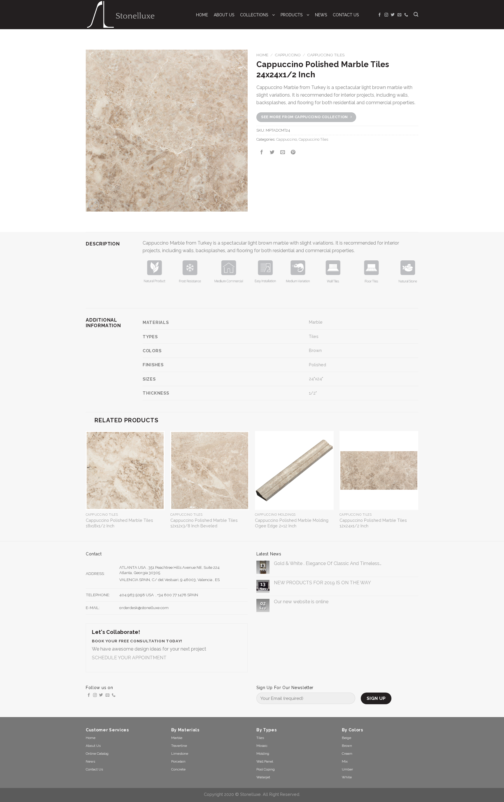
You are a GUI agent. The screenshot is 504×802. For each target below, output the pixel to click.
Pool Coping (265, 769)
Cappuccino (288, 55)
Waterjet (263, 777)
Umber (347, 769)
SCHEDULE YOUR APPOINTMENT (129, 657)
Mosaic (261, 746)
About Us (93, 746)
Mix (345, 761)
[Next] (418, 485)
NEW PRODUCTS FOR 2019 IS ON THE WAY (322, 582)
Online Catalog (97, 754)
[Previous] (86, 485)
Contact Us (94, 769)
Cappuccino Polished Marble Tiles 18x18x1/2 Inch (119, 523)
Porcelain (178, 761)
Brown (315, 350)
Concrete (178, 769)
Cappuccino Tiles (325, 55)
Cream (347, 754)
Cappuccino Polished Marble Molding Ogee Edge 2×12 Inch (291, 523)
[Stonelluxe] (135, 14)
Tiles (313, 336)
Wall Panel (264, 761)
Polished (317, 364)
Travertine (179, 746)
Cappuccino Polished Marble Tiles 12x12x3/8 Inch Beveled (204, 523)
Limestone (179, 754)
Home (262, 55)
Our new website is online (301, 601)
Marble (316, 322)
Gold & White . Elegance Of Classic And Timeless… (328, 563)
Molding (262, 754)
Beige (346, 738)
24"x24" (316, 378)
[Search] (416, 14)
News (90, 761)
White (347, 777)
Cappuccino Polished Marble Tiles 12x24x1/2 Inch (373, 523)
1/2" (313, 392)
